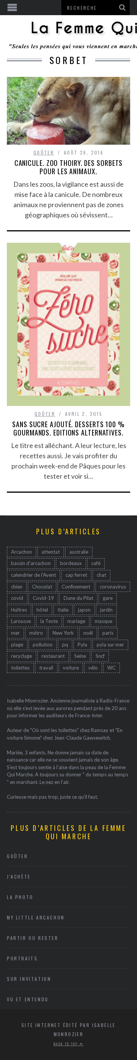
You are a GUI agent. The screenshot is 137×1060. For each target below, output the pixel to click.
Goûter (43, 152)
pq (65, 645)
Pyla (82, 645)
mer (15, 633)
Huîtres (19, 610)
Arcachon (21, 552)
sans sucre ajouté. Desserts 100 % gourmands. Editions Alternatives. (68, 428)
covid (17, 598)
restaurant (53, 656)
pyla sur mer (110, 645)
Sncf (100, 656)
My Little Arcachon (36, 917)
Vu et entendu (28, 999)
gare (108, 598)
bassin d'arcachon (31, 563)
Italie (62, 610)
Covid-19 (43, 598)
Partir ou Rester (33, 938)
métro (36, 633)
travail (46, 668)
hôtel (42, 610)
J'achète (19, 876)
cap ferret (76, 575)
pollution (43, 645)
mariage (76, 621)
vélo (93, 668)
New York (63, 633)
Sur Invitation (29, 979)
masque (103, 621)
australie (78, 552)
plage (17, 645)
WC (111, 668)
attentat (50, 552)
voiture (71, 668)
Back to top (67, 1043)
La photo (20, 897)
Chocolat (42, 587)
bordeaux (71, 563)
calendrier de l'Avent (33, 575)
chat (101, 575)
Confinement (76, 587)
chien (16, 587)
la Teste (49, 621)
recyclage (21, 656)
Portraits (22, 958)
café (95, 563)
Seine (80, 656)
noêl (88, 633)
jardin (106, 610)
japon (84, 610)
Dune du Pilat (78, 598)
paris (107, 633)
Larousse (21, 621)
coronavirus (113, 587)
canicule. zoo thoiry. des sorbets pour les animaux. (68, 167)
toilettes (20, 668)
